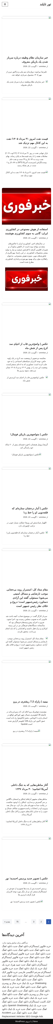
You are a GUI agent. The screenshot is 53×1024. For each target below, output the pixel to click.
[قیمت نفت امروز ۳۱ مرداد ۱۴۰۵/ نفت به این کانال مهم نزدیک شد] (26, 115)
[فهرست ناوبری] (5, 4)
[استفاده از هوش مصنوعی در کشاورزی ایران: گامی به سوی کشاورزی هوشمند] (26, 206)
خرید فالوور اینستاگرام (40, 946)
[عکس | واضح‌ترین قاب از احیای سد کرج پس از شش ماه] (26, 321)
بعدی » (7, 922)
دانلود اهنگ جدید (21, 946)
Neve (35, 1021)
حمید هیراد (15, 964)
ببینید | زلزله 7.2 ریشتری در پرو (30, 701)
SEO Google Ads (34, 1016)
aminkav (42, 66)
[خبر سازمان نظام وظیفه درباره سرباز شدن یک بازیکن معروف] (26, 34)
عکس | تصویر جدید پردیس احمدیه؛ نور (27, 878)
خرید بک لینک (36, 961)
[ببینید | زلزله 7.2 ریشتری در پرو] (26, 678)
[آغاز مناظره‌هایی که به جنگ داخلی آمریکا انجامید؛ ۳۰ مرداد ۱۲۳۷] (26, 761)
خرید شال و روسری (11, 983)
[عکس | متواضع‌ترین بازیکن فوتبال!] (26, 411)
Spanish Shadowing (18, 1005)
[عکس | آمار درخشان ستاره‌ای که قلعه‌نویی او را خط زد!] (26, 485)
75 (17, 922)
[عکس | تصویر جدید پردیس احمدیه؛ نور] (26, 855)
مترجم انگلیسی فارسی (29, 972)
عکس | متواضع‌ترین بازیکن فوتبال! (29, 434)
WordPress (20, 1021)
